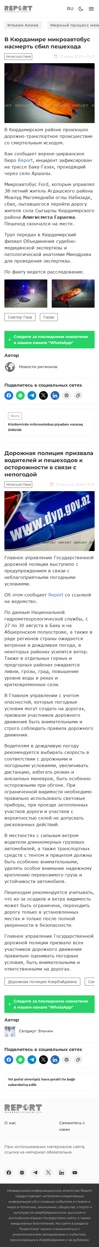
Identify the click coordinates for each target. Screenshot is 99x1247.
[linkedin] (55, 395)
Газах (48, 317)
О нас (10, 1122)
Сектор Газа (20, 317)
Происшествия (18, 57)
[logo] (18, 8)
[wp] (20, 395)
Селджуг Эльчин (36, 1031)
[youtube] (74, 1172)
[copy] (78, 395)
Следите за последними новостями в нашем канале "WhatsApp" (51, 339)
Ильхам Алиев (23, 25)
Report (25, 160)
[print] (66, 395)
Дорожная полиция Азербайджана (42, 981)
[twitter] (43, 395)
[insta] (22, 1172)
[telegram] (32, 395)
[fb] (8, 395)
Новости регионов (38, 366)
